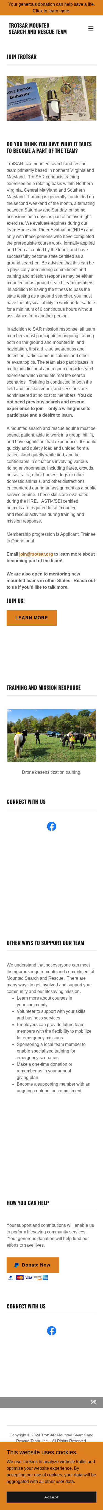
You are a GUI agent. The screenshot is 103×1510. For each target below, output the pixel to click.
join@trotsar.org (36, 554)
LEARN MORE (31, 617)
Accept (51, 1497)
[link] (38, 32)
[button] (90, 28)
